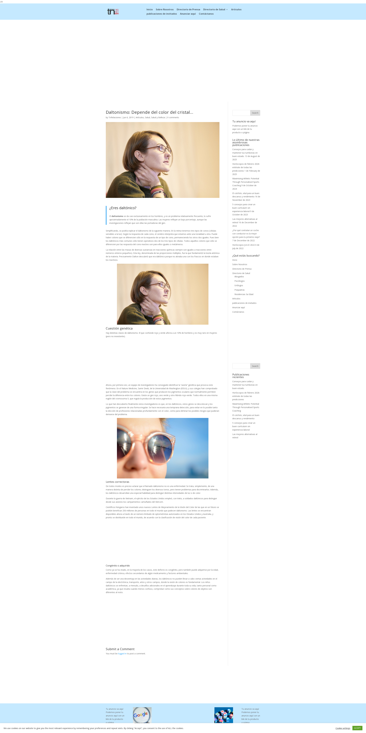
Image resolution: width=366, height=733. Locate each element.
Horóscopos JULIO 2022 (243, 245)
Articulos (236, 9)
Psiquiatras (239, 289)
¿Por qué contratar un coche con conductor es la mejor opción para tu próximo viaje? (246, 234)
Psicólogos (239, 281)
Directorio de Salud (214, 9)
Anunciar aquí (188, 14)
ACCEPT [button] (357, 728)
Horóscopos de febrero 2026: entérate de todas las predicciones (246, 167)
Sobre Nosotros (165, 9)
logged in (122, 653)
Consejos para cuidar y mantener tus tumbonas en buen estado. (245, 153)
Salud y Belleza (158, 117)
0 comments (173, 117)
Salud (147, 117)
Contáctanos (206, 14)
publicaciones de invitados (162, 14)
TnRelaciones (115, 117)
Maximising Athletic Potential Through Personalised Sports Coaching (245, 182)
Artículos (140, 117)
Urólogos (238, 285)
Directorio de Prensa (188, 9)
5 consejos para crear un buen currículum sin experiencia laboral (243, 208)
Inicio (150, 9)
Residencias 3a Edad (243, 294)
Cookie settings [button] (343, 728)
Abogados (239, 276)
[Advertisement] (183, 39)
